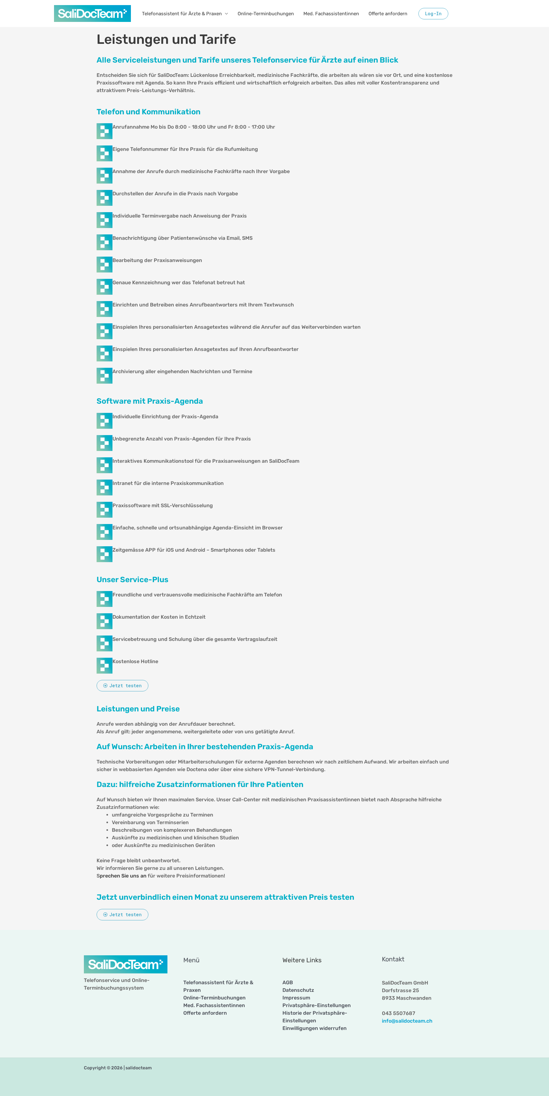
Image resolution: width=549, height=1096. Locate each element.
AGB (287, 982)
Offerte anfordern (388, 14)
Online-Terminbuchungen (266, 14)
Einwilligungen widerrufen (314, 1028)
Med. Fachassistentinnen (331, 14)
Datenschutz (298, 990)
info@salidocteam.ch (407, 1021)
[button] (433, 13)
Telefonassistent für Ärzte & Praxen (182, 14)
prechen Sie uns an (123, 876)
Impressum (296, 998)
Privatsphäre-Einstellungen (316, 1005)
